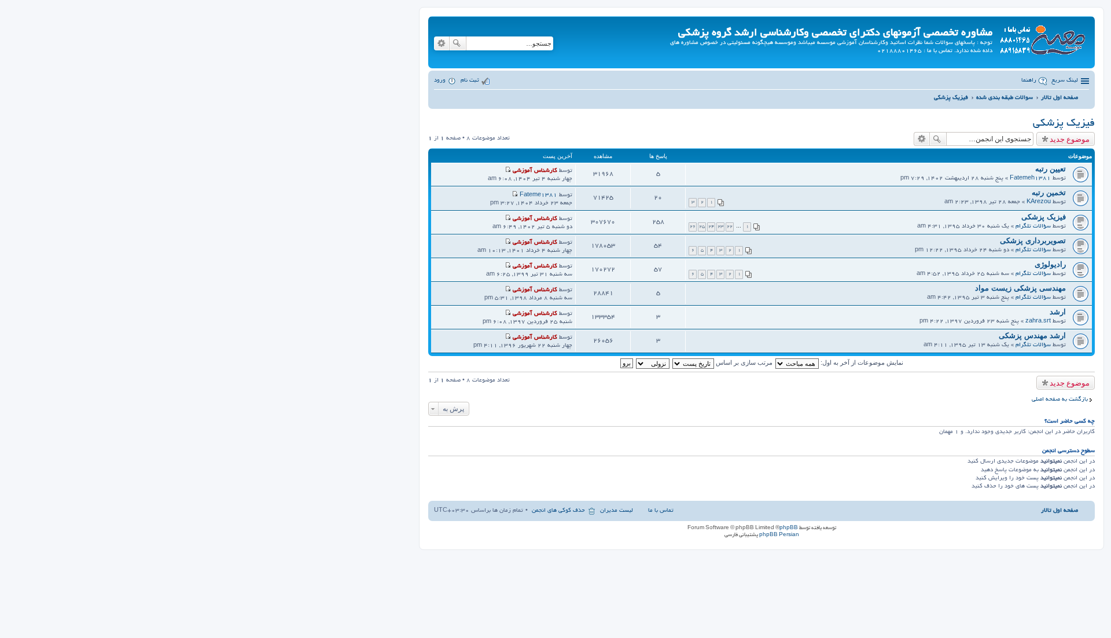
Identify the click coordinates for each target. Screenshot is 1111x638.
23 (720, 226)
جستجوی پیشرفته (441, 43)
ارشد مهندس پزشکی (1032, 335)
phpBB (788, 528)
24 (711, 226)
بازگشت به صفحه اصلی (1060, 400)
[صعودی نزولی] (652, 362)
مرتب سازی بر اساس (743, 362)
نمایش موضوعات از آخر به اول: (861, 362)
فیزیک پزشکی (1064, 124)
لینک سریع (1064, 81)
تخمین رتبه (1049, 192)
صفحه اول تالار (1059, 511)
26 (693, 226)
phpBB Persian (779, 535)
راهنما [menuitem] (1028, 81)
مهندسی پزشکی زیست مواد (1020, 288)
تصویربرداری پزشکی (1033, 240)
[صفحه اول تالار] (1042, 38)
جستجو (457, 43)
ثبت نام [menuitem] (470, 81)
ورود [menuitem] (440, 81)
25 (702, 226)
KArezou (1039, 202)
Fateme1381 (538, 195)
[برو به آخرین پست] (508, 171)
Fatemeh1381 (1030, 178)
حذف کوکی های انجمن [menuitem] (558, 511)
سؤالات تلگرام (1033, 226)
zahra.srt (1038, 321)
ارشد (1058, 311)
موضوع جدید (1070, 139)
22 (730, 226)
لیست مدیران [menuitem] (616, 511)
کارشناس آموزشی (535, 171)
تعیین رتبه (1050, 168)
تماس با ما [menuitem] (661, 511)
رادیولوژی (1050, 264)
